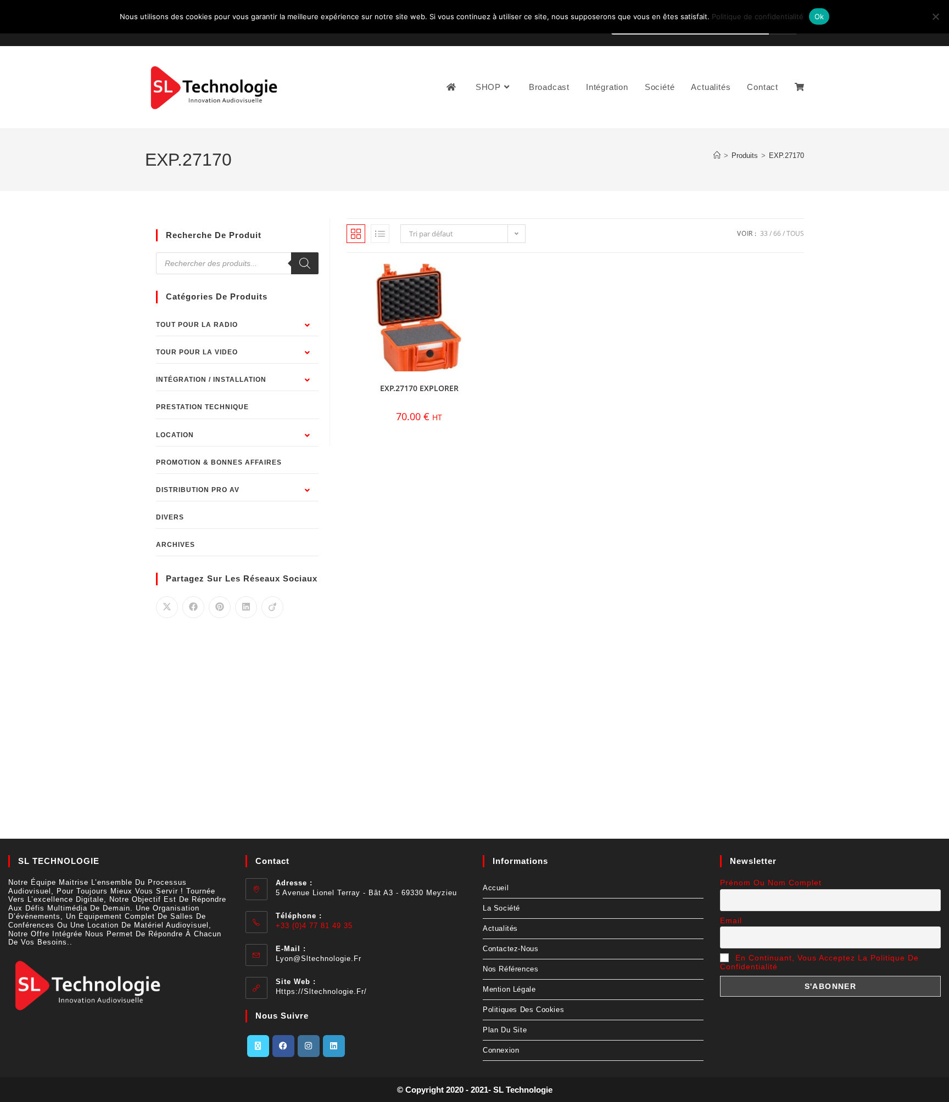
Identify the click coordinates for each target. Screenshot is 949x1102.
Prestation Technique (202, 407)
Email (731, 920)
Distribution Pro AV (197, 490)
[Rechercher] (305, 263)
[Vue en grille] (356, 233)
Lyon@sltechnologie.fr (318, 958)
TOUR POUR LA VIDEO (197, 352)
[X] (258, 1046)
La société (501, 908)
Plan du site (505, 1030)
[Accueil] (717, 155)
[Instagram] (309, 1046)
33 (764, 233)
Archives (175, 545)
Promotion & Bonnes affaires (219, 462)
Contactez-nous (510, 949)
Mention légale (509, 989)
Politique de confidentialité (757, 16)
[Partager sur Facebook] (193, 607)
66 (777, 233)
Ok (819, 16)
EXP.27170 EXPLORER (419, 388)
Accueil (496, 888)
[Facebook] (283, 1046)
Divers (170, 517)
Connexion (501, 1050)
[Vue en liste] (380, 233)
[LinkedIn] (334, 1046)
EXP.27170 (786, 155)
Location (175, 435)
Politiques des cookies (523, 1009)
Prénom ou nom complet (771, 882)
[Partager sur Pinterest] (220, 607)
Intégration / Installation (211, 379)
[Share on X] (167, 607)
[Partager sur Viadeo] (272, 607)
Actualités (500, 928)
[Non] (935, 16)
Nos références (510, 969)
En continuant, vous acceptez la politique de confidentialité (819, 962)
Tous (795, 233)
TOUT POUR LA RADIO (197, 325)
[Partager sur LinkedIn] (246, 607)
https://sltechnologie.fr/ (321, 991)
